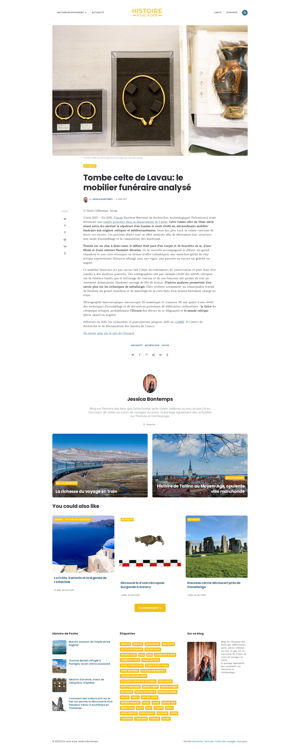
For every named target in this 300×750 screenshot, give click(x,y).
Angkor (125, 644)
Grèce (135, 697)
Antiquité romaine (131, 649)
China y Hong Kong (132, 665)
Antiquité (136, 345)
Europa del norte (145, 692)
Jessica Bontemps (102, 199)
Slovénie (162, 713)
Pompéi (158, 708)
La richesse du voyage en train (86, 491)
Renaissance (147, 713)
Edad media (165, 681)
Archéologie (152, 345)
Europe (59, 520)
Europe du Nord (167, 692)
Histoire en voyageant (70, 12)
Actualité (98, 12)
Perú (148, 708)
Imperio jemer (149, 697)
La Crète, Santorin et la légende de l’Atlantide (80, 580)
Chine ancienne (129, 670)
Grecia (124, 697)
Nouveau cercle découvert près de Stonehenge (213, 585)
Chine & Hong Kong (157, 665)
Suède (174, 713)
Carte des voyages (225, 741)
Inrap (119, 217)
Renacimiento (129, 713)
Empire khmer (150, 686)
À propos (242, 741)
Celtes (165, 345)
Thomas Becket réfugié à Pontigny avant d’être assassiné (89, 662)
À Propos (231, 12)
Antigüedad (152, 644)
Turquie (154, 718)
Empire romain (169, 686)
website (150, 424)
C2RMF (179, 322)
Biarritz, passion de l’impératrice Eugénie (89, 643)
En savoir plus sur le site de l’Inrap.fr (109, 333)
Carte (217, 12)
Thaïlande (141, 718)
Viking (166, 718)
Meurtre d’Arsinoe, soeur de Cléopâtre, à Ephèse (86, 681)
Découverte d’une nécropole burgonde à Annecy (142, 585)
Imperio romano (130, 702)
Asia (141, 654)
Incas (146, 702)
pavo (140, 708)
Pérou (169, 708)
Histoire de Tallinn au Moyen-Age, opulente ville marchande (201, 488)
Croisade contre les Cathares (138, 681)
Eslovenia (126, 692)
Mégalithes (127, 708)
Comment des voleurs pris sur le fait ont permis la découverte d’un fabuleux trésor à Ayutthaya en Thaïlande (90, 703)
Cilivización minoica (153, 670)
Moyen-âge (168, 702)
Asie (149, 654)
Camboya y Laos (130, 660)
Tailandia (126, 718)
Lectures (209, 741)
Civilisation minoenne (133, 676)
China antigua (150, 660)
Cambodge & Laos (165, 654)
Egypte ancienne (130, 686)
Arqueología (128, 654)
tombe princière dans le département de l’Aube (135, 222)
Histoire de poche (193, 741)
